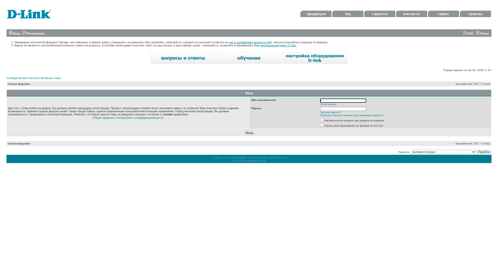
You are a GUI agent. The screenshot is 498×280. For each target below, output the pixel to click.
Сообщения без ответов (22, 78)
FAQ (469, 33)
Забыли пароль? (330, 112)
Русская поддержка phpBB (249, 160)
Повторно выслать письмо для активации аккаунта (352, 115)
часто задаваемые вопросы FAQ (250, 42)
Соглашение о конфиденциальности (139, 117)
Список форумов (19, 83)
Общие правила (102, 117)
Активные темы (50, 78)
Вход (16, 33)
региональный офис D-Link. (278, 45)
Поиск (484, 33)
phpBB (241, 157)
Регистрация (35, 33)
